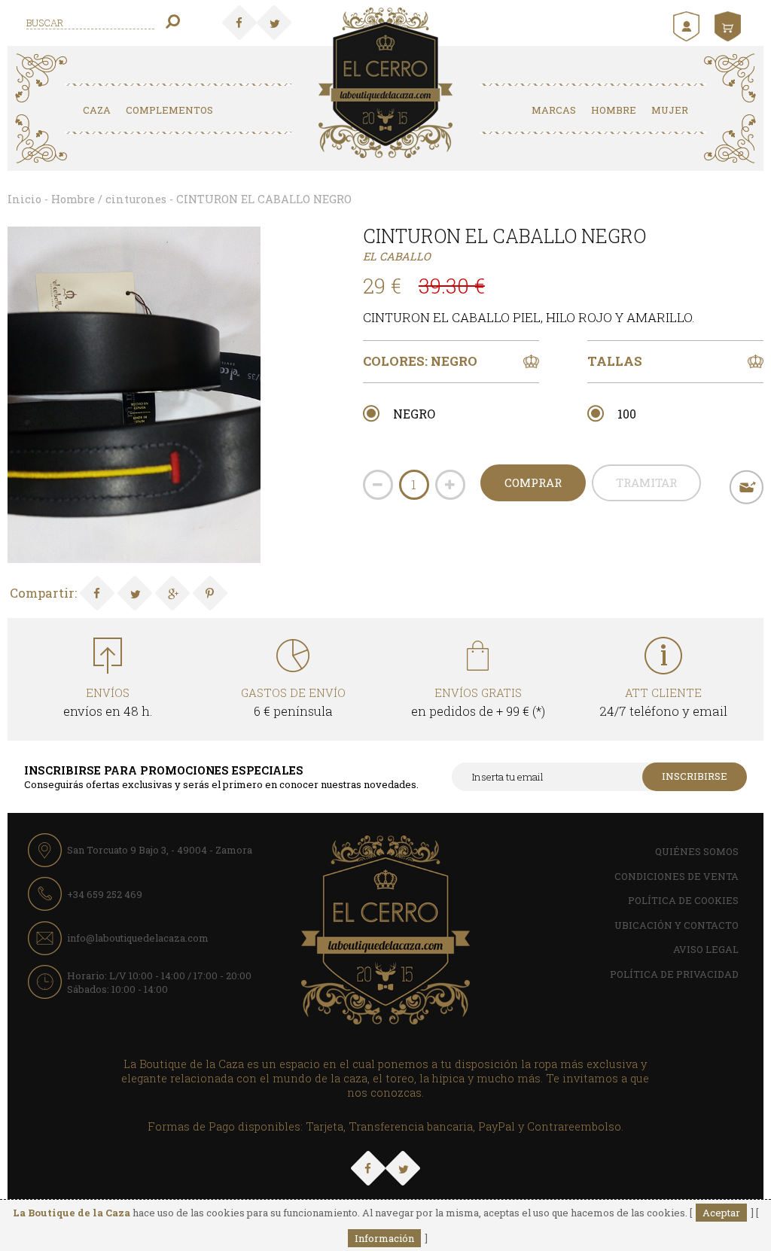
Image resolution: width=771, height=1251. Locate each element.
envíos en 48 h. (107, 702)
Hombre (613, 110)
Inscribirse (694, 776)
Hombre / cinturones (108, 199)
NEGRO (414, 414)
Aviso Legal (706, 949)
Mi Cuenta (688, 26)
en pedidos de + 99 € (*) (478, 702)
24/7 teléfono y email (663, 702)
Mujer (669, 110)
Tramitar (646, 482)
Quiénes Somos (697, 851)
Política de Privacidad (674, 974)
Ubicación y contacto (676, 925)
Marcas (554, 110)
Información (384, 1238)
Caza (97, 110)
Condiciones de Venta (676, 876)
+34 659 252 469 (104, 894)
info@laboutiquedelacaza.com (138, 938)
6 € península (293, 702)
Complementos (169, 110)
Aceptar (721, 1212)
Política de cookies (683, 900)
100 (626, 414)
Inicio (24, 199)
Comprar (533, 482)
